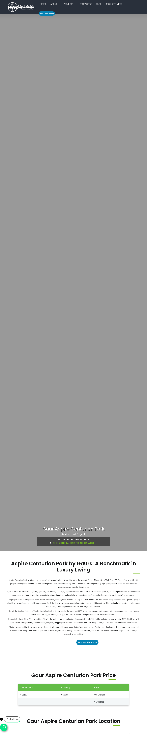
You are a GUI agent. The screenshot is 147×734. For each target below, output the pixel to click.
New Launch (82, 539)
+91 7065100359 (47, 13)
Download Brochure (87, 642)
